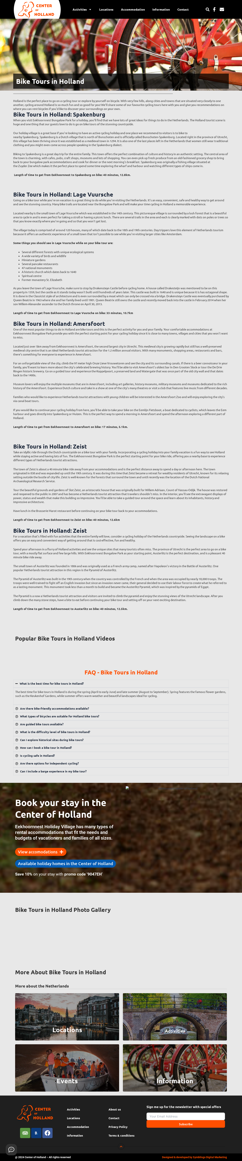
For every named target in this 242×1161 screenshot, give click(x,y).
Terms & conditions (121, 1135)
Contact (183, 9)
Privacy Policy (118, 1127)
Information (161, 9)
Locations (106, 9)
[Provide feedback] (11, 1149)
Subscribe (186, 1124)
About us (115, 1109)
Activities (80, 9)
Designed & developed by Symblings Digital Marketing (194, 1157)
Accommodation (133, 9)
